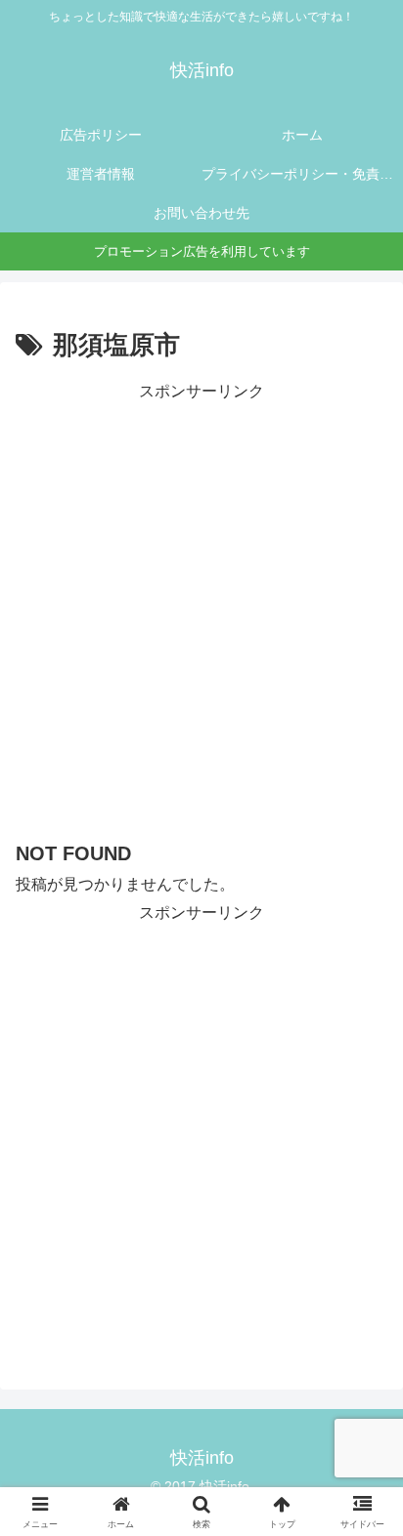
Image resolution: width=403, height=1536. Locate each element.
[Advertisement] (201, 606)
